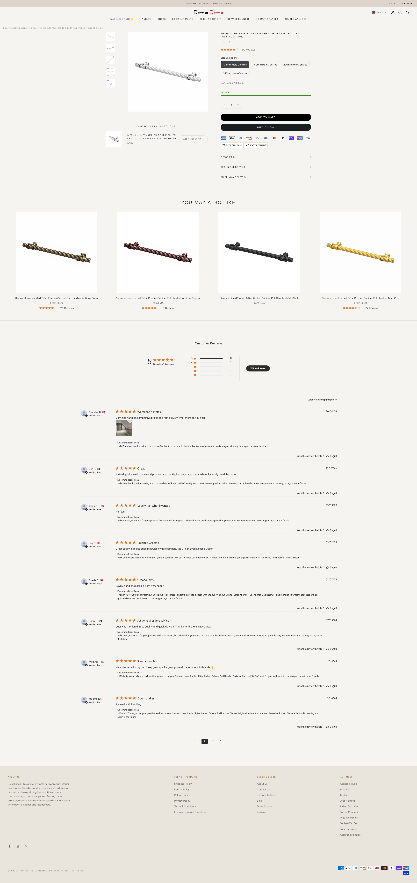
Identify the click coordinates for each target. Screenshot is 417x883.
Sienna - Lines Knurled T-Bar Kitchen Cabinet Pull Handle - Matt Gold (361, 298)
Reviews (261, 812)
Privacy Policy (182, 800)
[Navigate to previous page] (196, 740)
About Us (407, 3)
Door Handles (347, 800)
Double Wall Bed (296, 19)
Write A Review (258, 368)
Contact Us (394, 3)
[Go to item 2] (110, 48)
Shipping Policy (183, 783)
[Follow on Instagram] (18, 846)
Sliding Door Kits (348, 806)
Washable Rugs (348, 783)
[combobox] (322, 399)
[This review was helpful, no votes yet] (327, 456)
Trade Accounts (266, 806)
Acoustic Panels (267, 19)
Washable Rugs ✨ (122, 19)
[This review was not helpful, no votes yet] (333, 456)
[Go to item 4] (110, 71)
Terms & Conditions (185, 806)
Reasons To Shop (266, 795)
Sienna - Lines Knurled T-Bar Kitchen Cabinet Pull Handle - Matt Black (259, 298)
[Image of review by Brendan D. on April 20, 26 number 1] (124, 428)
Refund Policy (182, 795)
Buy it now (266, 127)
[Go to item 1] (110, 36)
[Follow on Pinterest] (26, 846)
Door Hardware (182, 19)
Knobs (162, 19)
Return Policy (181, 789)
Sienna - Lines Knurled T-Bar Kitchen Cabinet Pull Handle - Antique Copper (157, 298)
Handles (145, 19)
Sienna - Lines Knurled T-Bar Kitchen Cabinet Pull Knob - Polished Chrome (152, 137)
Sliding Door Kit (210, 19)
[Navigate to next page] (221, 740)
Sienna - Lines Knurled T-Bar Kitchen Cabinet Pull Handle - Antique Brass (56, 298)
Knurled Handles (19, 28)
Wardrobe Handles (349, 834)
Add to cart (266, 117)
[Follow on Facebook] (9, 846)
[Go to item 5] (110, 83)
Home (5, 28)
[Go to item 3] (110, 59)
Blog (259, 800)
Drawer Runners (238, 19)
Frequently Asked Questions (190, 812)
